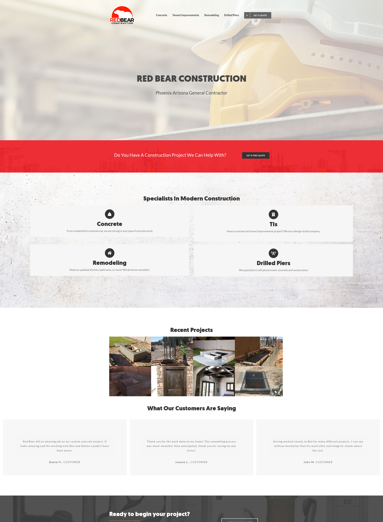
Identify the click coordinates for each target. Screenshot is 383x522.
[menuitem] (161, 15)
